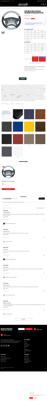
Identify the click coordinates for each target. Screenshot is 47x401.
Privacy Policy (26, 346)
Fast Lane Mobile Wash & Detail (5, 358)
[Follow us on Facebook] (2, 346)
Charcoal (42, 31)
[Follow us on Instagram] (6, 346)
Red (27, 37)
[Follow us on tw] (4, 346)
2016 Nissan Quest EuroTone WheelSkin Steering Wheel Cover (8, 181)
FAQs (25, 347)
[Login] (45, 4)
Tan (42, 33)
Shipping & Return (27, 344)
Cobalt (42, 37)
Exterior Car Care (26, 359)
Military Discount (3, 361)
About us (25, 341)
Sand (35, 35)
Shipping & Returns (6, 103)
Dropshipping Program (27, 350)
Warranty (13, 103)
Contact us (25, 343)
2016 (27, 69)
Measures (34, 23)
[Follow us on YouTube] (8, 346)
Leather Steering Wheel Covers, (33, 66)
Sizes (27, 94)
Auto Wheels (26, 362)
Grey (27, 33)
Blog (24, 352)
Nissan (32, 70)
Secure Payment (21, 103)
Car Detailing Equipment (27, 361)
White (35, 31)
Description (23, 78)
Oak (27, 35)
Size (38, 23)
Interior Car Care (26, 358)
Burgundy (42, 35)
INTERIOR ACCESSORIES (31, 69)
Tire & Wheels (26, 356)
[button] (18, 198)
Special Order (32, 24)
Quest (35, 70)
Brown (35, 33)
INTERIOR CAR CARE (38, 69)
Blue (27, 39)
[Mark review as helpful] (44, 219)
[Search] (3, 4)
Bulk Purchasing (3, 356)
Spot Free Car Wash (4, 359)
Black (27, 31)
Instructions (27, 24)
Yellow (35, 37)
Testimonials (26, 349)
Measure (5, 95)
